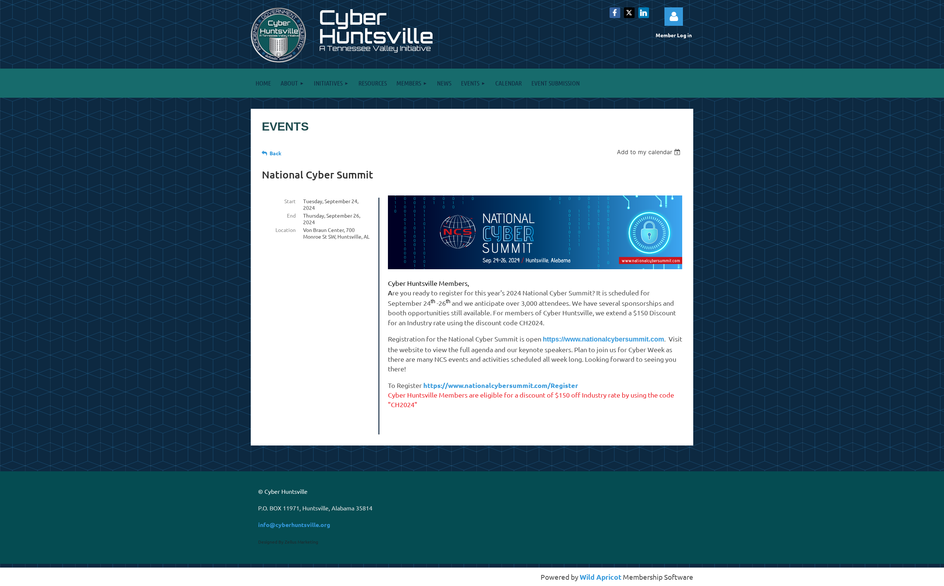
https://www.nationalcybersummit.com (603, 339)
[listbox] (649, 152)
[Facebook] (615, 12)
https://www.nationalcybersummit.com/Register (500, 385)
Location (285, 229)
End (291, 215)
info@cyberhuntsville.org (294, 524)
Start (290, 201)
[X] (629, 12)
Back (275, 153)
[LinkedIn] (643, 12)
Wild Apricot (600, 577)
